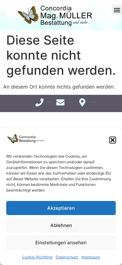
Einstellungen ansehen (61, 243)
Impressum (90, 257)
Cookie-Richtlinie (37, 257)
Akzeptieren (61, 208)
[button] (112, 140)
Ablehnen (61, 225)
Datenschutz (67, 257)
